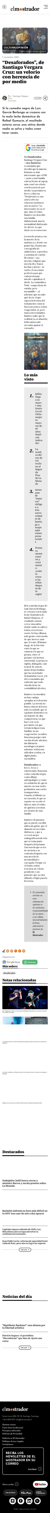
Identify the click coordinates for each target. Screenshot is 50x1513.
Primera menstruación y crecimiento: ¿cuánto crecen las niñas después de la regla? (38, 571)
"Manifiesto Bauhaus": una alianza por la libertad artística (23, 1327)
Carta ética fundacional (12, 1427)
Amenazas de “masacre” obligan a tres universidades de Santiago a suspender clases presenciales (38, 515)
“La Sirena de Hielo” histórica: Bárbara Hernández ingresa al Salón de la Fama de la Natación (24, 1042)
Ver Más (37, 98)
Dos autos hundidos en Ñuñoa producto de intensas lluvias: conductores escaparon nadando (24, 1072)
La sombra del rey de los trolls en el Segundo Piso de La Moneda (38, 467)
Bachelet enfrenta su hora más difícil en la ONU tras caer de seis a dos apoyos (24, 1212)
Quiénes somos (9, 1424)
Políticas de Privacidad (12, 1433)
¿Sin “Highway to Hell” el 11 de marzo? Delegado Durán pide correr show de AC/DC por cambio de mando (24, 1011)
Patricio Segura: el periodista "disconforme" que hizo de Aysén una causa (22, 1338)
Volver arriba (8, 1484)
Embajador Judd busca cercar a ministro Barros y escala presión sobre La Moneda (24, 1183)
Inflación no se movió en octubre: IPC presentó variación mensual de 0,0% (22, 1103)
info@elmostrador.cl (24, 1419)
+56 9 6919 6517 (8, 1419)
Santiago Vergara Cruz (18, 96)
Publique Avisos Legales (13, 1441)
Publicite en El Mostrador (13, 1438)
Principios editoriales (11, 1430)
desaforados (9, 973)
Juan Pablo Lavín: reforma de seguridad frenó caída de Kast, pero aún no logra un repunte (25, 1242)
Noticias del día (17, 1296)
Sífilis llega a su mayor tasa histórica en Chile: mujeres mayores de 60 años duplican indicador (38, 418)
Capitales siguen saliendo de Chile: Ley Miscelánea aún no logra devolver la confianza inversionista (21, 1231)
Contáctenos (7, 1444)
